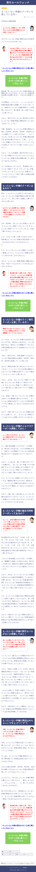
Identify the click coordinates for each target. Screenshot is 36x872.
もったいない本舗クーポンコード (25, 854)
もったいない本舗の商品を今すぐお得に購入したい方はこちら (18, 80)
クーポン (4, 8)
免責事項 (25, 867)
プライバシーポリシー (14, 867)
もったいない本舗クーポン (8, 854)
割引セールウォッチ (18, 2)
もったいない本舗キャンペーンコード (11, 851)
